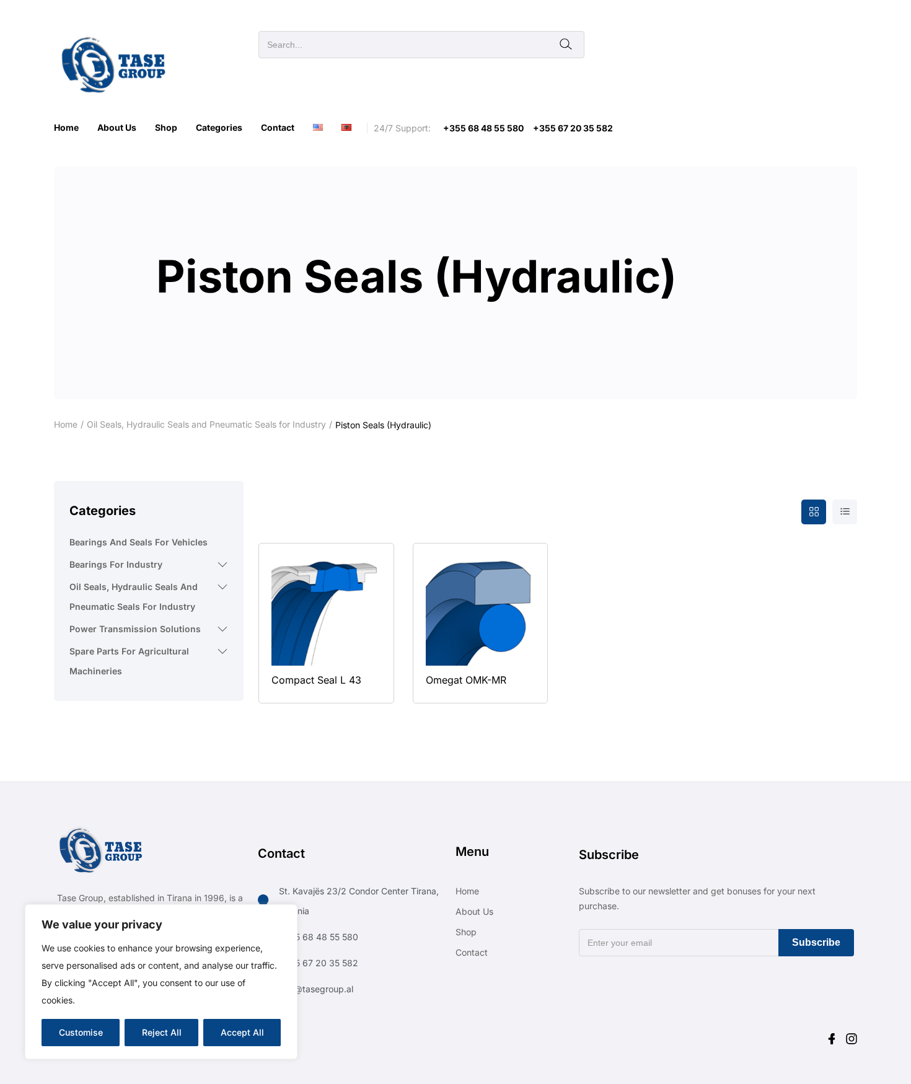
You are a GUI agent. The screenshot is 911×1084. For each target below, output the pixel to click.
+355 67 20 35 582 (573, 128)
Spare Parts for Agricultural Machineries (129, 661)
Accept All (242, 1032)
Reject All (162, 1032)
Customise (81, 1032)
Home (66, 127)
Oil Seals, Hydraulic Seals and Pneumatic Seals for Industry (206, 424)
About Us (116, 127)
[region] (161, 981)
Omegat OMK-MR (466, 680)
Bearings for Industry (115, 564)
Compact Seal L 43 (316, 680)
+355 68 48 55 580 (483, 128)
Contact (277, 127)
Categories (219, 127)
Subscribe (816, 942)
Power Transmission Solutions (135, 629)
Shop (166, 127)
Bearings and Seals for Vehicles (138, 542)
